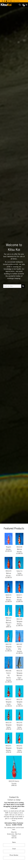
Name (14, 842)
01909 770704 (16, 1)
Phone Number (14, 855)
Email (14, 848)
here (13, 829)
